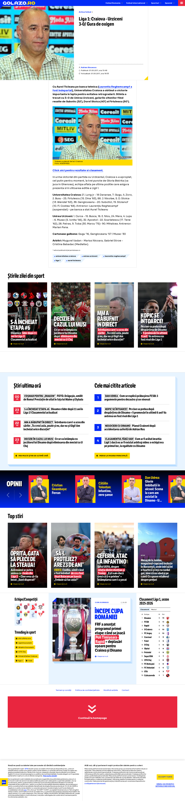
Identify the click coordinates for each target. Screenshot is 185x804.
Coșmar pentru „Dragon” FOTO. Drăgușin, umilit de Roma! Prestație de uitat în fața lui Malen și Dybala (51, 397)
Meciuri (154, 609)
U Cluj (146, 644)
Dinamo (147, 618)
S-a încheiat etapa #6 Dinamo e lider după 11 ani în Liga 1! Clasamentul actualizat (27, 314)
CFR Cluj (22, 652)
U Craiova (148, 629)
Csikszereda (149, 675)
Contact (125, 690)
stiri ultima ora (24, 638)
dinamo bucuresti (26, 647)
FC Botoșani (149, 663)
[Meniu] (181, 3)
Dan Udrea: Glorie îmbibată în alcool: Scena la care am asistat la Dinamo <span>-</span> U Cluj (145, 489)
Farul (146, 641)
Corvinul (148, 637)
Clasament (144, 609)
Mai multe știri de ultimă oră (33, 456)
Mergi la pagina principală (113, 456)
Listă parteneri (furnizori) (95, 783)
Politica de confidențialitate (87, 690)
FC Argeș (148, 633)
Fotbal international (135, 3)
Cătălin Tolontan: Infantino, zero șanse (98, 489)
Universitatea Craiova (27, 656)
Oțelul (147, 648)
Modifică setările (110, 690)
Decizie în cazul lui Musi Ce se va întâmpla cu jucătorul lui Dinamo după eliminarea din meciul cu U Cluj (70, 314)
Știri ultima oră (27, 385)
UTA (146, 671)
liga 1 (20, 661)
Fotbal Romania (113, 3)
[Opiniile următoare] (20, 495)
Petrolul (147, 652)
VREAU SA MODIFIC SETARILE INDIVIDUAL (165, 785)
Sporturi (155, 3)
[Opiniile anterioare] (8, 495)
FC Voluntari (149, 667)
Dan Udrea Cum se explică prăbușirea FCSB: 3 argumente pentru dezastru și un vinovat (132, 397)
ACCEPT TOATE (165, 777)
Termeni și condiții (63, 690)
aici (25, 790)
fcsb (30, 661)
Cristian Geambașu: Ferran (52, 489)
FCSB (146, 621)
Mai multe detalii (50, 776)
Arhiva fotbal (85, 12)
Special (168, 3)
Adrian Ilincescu (88, 67)
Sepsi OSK (148, 656)
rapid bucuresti (25, 643)
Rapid (146, 625)
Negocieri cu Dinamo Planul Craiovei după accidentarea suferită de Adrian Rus (132, 427)
